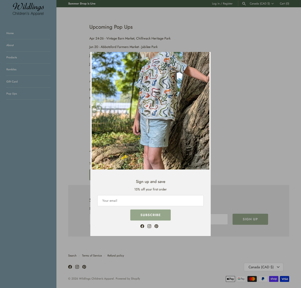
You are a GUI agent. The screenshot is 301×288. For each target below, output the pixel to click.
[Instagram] (149, 226)
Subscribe (150, 215)
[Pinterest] (156, 226)
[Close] (205, 58)
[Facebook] (142, 226)
